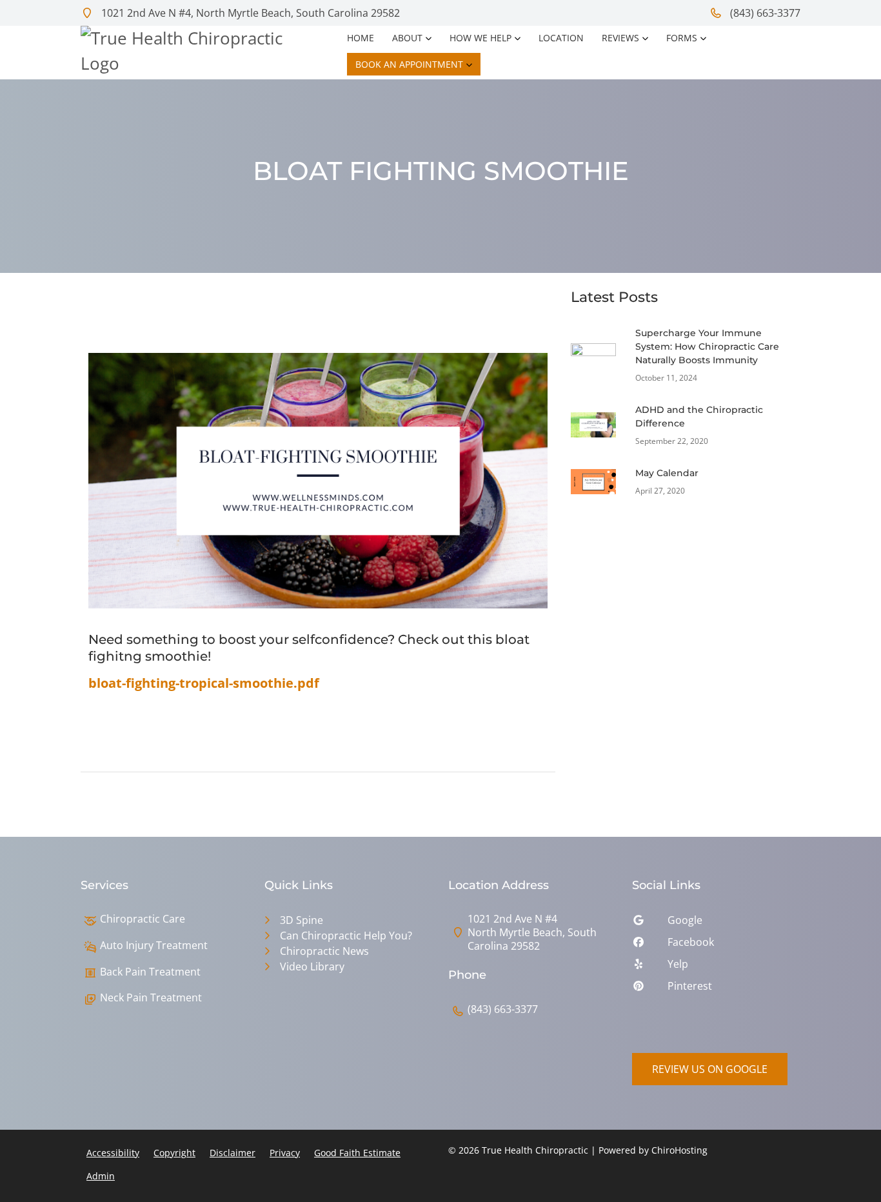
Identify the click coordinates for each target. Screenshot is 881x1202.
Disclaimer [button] (232, 1153)
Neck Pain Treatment (151, 998)
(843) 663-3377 (764, 13)
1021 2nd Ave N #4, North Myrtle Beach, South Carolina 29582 (249, 13)
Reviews (620, 38)
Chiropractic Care (142, 919)
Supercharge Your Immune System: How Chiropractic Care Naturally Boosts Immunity (707, 346)
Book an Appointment (409, 64)
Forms (681, 38)
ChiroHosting (679, 1150)
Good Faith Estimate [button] (357, 1153)
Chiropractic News (324, 951)
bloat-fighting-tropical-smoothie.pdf (203, 683)
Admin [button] (100, 1176)
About (407, 38)
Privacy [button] (285, 1153)
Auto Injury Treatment (154, 945)
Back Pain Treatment (150, 972)
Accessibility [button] (112, 1153)
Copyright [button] (174, 1153)
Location (561, 38)
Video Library (312, 966)
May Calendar (666, 473)
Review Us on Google (709, 1069)
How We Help (480, 38)
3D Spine (301, 920)
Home (360, 38)
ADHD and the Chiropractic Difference (699, 416)
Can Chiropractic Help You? (346, 935)
